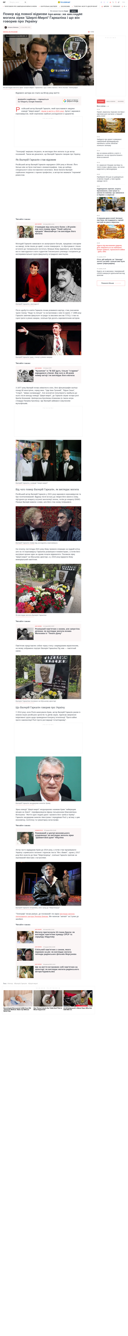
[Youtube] (110, 2)
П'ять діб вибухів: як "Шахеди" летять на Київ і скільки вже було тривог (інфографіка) (111, 261)
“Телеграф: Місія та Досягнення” (85, 6)
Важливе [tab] (121, 101)
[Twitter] (113, 2)
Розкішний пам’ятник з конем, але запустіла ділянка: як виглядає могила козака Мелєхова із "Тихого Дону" (57, 631)
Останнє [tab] (101, 101)
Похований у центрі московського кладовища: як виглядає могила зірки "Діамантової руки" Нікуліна (54, 835)
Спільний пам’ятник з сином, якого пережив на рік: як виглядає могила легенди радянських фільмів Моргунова (55, 952)
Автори (106, 6)
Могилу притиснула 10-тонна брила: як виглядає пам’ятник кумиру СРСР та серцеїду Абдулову (55, 934)
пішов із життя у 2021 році (52, 111)
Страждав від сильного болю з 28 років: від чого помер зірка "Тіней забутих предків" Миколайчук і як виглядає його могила (55, 230)
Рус (123, 2)
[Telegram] (107, 2)
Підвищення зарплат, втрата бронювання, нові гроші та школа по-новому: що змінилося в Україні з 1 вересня (110, 192)
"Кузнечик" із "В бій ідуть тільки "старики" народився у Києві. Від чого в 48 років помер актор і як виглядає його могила (57, 373)
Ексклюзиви (65, 6)
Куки (66, 11)
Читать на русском (10, 32)
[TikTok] (118, 2)
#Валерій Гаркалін (20, 983)
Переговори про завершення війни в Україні (21, 6)
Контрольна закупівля (49, 6)
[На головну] (64, 2)
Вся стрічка (101, 106)
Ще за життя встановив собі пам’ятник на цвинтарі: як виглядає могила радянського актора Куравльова (57, 969)
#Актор (10, 983)
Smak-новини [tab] (110, 101)
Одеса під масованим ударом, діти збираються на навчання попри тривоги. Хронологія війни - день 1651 (111, 249)
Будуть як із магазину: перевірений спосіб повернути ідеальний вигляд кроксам (111, 273)
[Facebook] (101, 2)
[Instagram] (115, 2)
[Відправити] (25, 2)
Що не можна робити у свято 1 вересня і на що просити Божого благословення (109, 155)
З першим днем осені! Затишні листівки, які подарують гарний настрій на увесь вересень (110, 220)
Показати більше (107, 283)
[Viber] (104, 2)
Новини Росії (39, 830)
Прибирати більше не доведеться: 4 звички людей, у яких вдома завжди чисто (110, 179)
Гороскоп (116, 6)
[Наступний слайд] (126, 6)
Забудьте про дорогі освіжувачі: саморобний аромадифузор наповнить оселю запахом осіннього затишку (109, 142)
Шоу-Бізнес (38, 224)
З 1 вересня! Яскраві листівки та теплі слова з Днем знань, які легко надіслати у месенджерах (111, 167)
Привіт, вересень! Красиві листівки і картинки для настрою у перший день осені (111, 114)
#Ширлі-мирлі (33, 983)
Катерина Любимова (13, 27)
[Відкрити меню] (4, 2)
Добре (74, 11)
